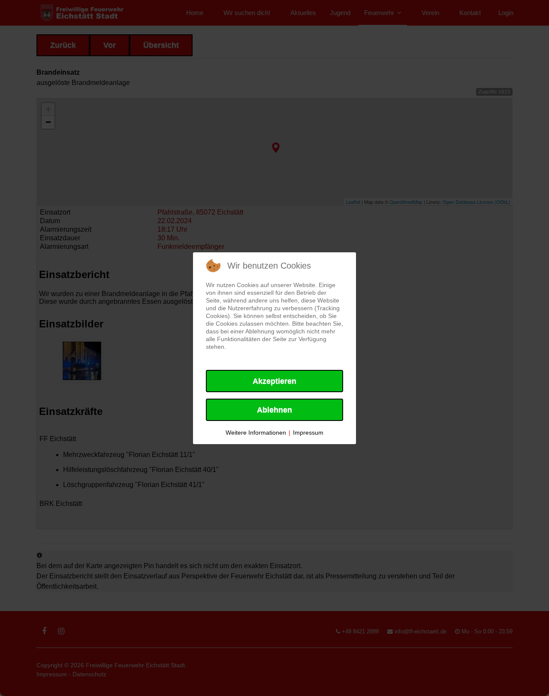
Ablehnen (274, 409)
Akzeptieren (274, 381)
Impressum (308, 432)
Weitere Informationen (256, 432)
